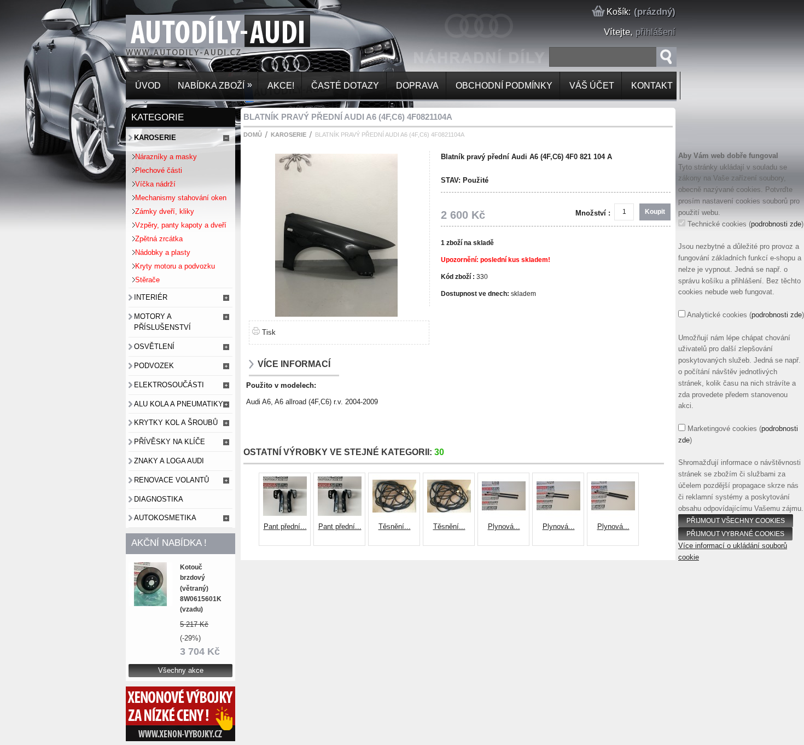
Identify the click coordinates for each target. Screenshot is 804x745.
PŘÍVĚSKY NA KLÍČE (169, 442)
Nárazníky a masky (166, 157)
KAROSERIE (155, 137)
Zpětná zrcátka (159, 239)
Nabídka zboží (214, 85)
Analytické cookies (717, 315)
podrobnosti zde (776, 224)
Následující (648, 510)
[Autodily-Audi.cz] (146, 40)
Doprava (416, 85)
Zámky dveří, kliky (164, 211)
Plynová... (504, 526)
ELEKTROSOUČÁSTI (169, 385)
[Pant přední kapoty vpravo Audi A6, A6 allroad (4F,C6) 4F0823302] (340, 515)
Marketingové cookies (722, 428)
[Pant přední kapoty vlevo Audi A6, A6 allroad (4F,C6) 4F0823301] (285, 515)
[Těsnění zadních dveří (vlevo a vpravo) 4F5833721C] (394, 515)
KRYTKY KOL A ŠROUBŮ (176, 422)
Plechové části (158, 170)
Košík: (617, 11)
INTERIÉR (150, 297)
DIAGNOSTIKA (158, 499)
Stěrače (147, 280)
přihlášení (655, 32)
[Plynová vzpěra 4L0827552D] (613, 515)
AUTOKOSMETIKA (165, 518)
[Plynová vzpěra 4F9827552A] (504, 515)
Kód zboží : (458, 277)
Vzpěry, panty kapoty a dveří (180, 225)
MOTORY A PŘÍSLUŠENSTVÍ (162, 322)
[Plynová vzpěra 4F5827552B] (558, 515)
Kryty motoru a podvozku (175, 266)
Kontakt (651, 85)
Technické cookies (717, 224)
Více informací (294, 364)
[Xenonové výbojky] (180, 739)
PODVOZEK (154, 366)
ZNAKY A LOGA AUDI (169, 461)
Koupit (655, 212)
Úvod (147, 85)
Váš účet (590, 85)
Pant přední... (285, 526)
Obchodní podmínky (502, 85)
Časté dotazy (344, 85)
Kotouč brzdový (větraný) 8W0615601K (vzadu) (201, 588)
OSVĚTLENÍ (154, 346)
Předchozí (251, 510)
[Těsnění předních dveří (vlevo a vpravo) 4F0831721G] (449, 515)
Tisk (269, 332)
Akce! (279, 85)
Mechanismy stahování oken (180, 198)
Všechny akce (180, 670)
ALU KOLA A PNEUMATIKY (178, 404)
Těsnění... (394, 526)
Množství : (592, 213)
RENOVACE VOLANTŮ (171, 480)
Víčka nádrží (155, 184)
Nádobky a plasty (162, 252)
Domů (252, 134)
